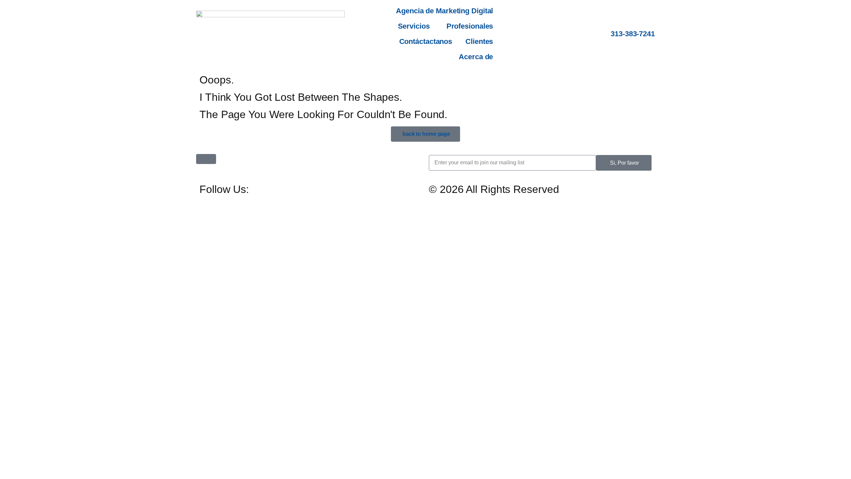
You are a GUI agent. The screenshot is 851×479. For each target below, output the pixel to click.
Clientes (479, 41)
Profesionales (469, 26)
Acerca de (476, 57)
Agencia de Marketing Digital (444, 11)
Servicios (414, 26)
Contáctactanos (425, 41)
